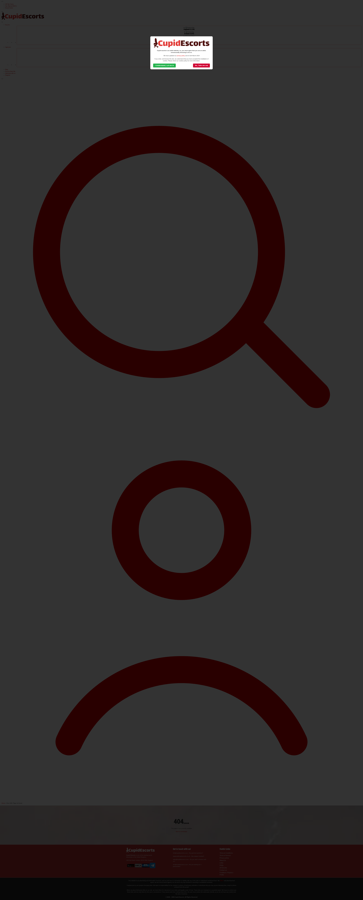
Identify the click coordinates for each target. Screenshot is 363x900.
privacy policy (181, 55)
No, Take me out (201, 65)
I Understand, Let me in (164, 65)
